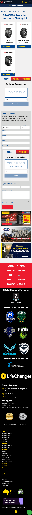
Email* (4, 140)
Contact (4, 466)
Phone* (4, 135)
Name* (4, 130)
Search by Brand (6, 437)
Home (4, 11)
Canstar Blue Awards (7, 481)
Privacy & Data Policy (11, 507)
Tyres (3, 431)
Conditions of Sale (21, 507)
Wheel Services (6, 459)
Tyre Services (5, 457)
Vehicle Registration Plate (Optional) (9, 184)
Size (3, 125)
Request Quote (8, 207)
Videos (4, 472)
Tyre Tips (4, 441)
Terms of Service (16, 203)
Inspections (5, 453)
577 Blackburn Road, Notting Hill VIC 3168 (16, 389)
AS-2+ (8, 40)
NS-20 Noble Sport (23, 40)
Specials (4, 463)
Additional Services (7, 461)
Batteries (4, 451)
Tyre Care (4, 439)
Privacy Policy (5, 203)
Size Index (4, 479)
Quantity (23, 125)
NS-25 (8, 68)
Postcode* (5, 146)
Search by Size (6, 435)
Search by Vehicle (6, 433)
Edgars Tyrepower (17, 5)
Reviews (4, 474)
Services (4, 449)
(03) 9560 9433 (10, 393)
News (4, 470)
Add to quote (6, 46)
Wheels (4, 443)
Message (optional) (7, 190)
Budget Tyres (5, 483)
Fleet (3, 468)
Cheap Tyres (5, 485)
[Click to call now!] (22, 2)
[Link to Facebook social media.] (16, 511)
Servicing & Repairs (7, 455)
